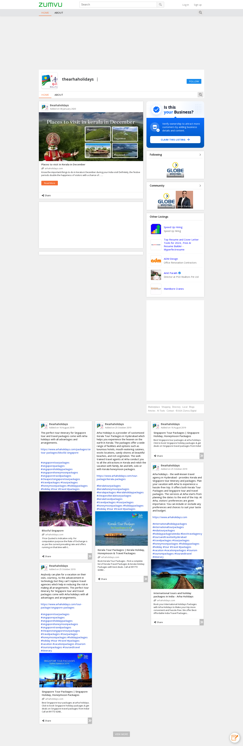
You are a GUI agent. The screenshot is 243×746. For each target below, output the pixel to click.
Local (184, 407)
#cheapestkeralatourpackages (114, 495)
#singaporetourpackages (55, 462)
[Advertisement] (121, 42)
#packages (73, 489)
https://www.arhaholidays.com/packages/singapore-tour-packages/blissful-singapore (71, 451)
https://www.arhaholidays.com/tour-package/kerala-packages (117, 477)
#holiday (45, 489)
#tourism (192, 550)
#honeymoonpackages (54, 485)
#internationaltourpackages (168, 527)
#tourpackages (69, 482)
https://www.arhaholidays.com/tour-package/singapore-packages (61, 605)
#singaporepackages (53, 465)
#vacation (158, 550)
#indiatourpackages (164, 530)
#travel (62, 489)
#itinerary (158, 556)
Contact (170, 411)
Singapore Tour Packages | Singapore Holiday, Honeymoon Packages (176, 434)
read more (49, 183)
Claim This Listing (173, 139)
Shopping (166, 407)
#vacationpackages (175, 550)
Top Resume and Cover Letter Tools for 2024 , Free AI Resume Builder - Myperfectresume (181, 244)
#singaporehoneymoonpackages (59, 472)
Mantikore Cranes (174, 288)
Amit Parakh (170, 273)
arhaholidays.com (54, 168)
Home (45, 12)
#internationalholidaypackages (170, 523)
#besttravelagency (191, 533)
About (59, 12)
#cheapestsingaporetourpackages (60, 479)
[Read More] (90, 556)
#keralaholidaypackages (130, 492)
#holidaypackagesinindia (166, 533)
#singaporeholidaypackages (57, 469)
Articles (151, 411)
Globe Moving (175, 175)
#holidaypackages (77, 485)
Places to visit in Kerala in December (63, 164)
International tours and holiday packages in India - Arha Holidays (173, 594)
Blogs (192, 407)
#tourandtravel (183, 553)
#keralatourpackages (109, 485)
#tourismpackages (163, 553)
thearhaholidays (59, 105)
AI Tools (161, 411)
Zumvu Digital (189, 411)
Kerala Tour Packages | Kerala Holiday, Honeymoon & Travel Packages (121, 551)
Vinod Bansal (184, 206)
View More (121, 734)
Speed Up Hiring (173, 227)
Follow (194, 81)
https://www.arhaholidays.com (170, 517)
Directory (176, 407)
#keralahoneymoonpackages (113, 489)
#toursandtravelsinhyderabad (169, 537)
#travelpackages (50, 482)
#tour (54, 489)
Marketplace (154, 407)
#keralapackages (106, 492)
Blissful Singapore (53, 530)
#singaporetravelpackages (56, 475)
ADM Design (171, 258)
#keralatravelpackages (109, 499)
